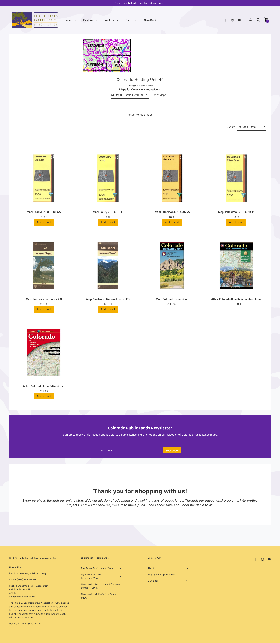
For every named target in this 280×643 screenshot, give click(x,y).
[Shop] (136, 20)
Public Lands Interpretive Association (37, 558)
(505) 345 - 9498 (26, 579)
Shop (129, 20)
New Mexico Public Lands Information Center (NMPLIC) (101, 586)
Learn (68, 20)
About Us (153, 568)
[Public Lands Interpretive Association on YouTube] (239, 20)
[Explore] (96, 20)
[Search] (258, 20)
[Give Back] (160, 20)
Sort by (231, 126)
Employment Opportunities (162, 574)
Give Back (150, 20)
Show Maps (159, 95)
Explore (88, 20)
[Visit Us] (117, 20)
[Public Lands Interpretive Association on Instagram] (232, 20)
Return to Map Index (140, 114)
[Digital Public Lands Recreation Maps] (120, 576)
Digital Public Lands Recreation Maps (91, 576)
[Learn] (75, 20)
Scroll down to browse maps (140, 86)
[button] (266, 20)
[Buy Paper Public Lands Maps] (120, 568)
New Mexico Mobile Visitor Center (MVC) (99, 596)
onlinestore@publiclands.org (31, 573)
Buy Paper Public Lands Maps (97, 568)
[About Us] (187, 568)
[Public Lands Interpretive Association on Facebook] (226, 20)
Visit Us (109, 20)
